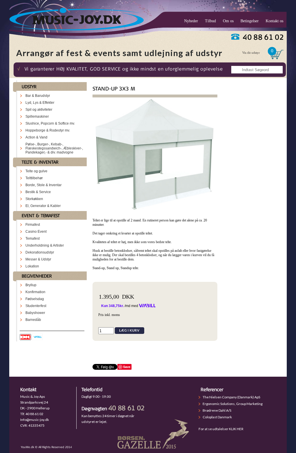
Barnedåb (33, 320)
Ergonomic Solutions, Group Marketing (232, 404)
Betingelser (249, 21)
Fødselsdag (34, 299)
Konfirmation (35, 292)
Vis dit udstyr (251, 52)
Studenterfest (35, 306)
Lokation (32, 266)
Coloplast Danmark (217, 417)
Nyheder (191, 21)
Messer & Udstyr (38, 259)
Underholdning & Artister (44, 245)
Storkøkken (34, 199)
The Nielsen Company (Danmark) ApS (231, 397)
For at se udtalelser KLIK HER (221, 429)
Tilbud (210, 21)
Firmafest (32, 225)
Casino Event (36, 232)
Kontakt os (274, 21)
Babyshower (35, 313)
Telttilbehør (34, 178)
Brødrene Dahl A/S (217, 410)
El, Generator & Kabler (43, 206)
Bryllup (30, 285)
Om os (228, 21)
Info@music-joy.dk (34, 419)
